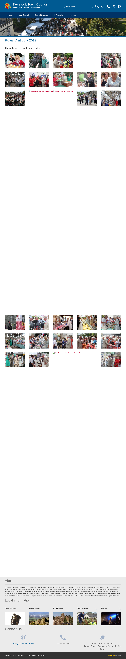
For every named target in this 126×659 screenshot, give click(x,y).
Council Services (41, 15)
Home (10, 15)
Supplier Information (38, 655)
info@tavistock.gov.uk (24, 643)
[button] (15, 60)
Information (59, 15)
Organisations (58, 608)
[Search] (97, 6)
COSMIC (118, 655)
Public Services (82, 608)
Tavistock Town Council (30, 4)
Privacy (28, 655)
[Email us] (103, 6)
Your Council (24, 15)
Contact (73, 15)
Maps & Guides (34, 608)
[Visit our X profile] (114, 6)
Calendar (104, 608)
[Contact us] (108, 6)
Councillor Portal (10, 655)
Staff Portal (20, 655)
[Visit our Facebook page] (119, 6)
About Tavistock (10, 608)
